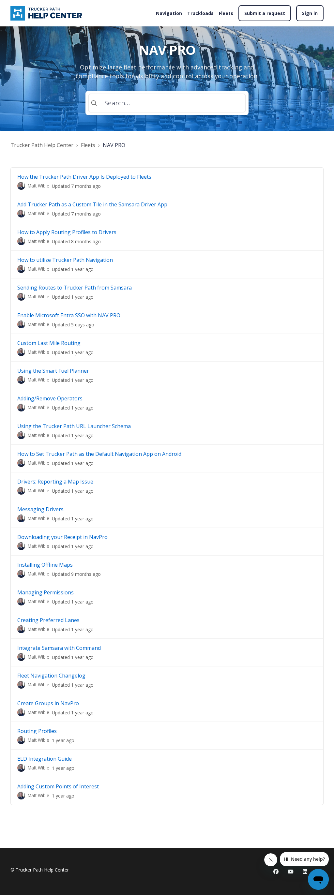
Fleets (226, 13)
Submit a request (264, 13)
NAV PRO (114, 145)
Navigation (169, 13)
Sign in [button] (310, 13)
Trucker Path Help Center (41, 145)
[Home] (47, 13)
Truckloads (200, 13)
